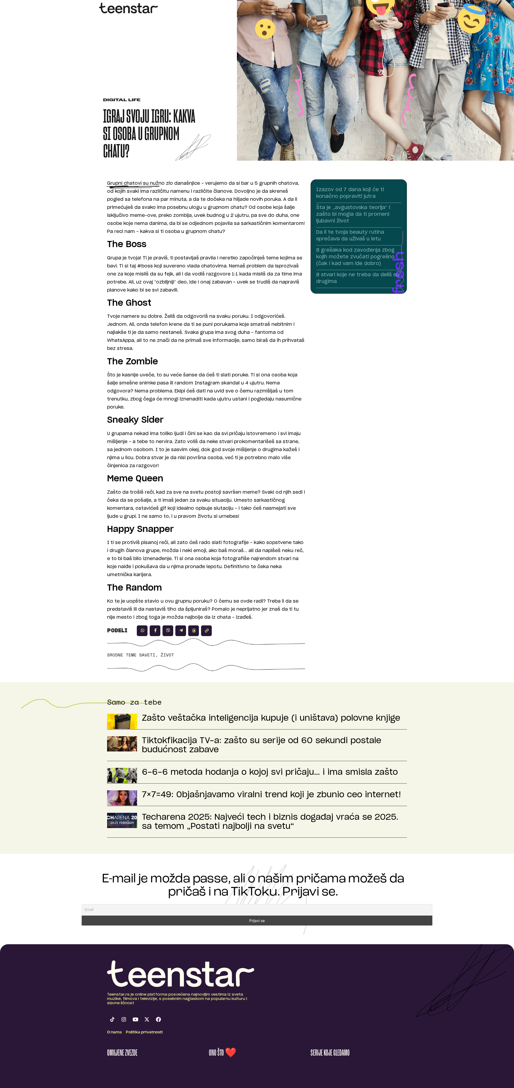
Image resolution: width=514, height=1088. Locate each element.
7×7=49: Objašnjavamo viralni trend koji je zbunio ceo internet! (271, 795)
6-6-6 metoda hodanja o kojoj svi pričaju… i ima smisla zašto (270, 772)
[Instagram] (399, 8)
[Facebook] (158, 1019)
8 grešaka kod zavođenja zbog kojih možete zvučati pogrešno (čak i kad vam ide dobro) (355, 257)
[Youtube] (135, 1019)
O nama (114, 1032)
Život (167, 655)
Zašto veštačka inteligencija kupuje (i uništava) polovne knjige (271, 718)
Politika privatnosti (144, 1032)
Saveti (147, 655)
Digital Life (122, 100)
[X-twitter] (147, 1019)
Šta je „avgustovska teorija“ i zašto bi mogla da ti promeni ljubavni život (353, 214)
